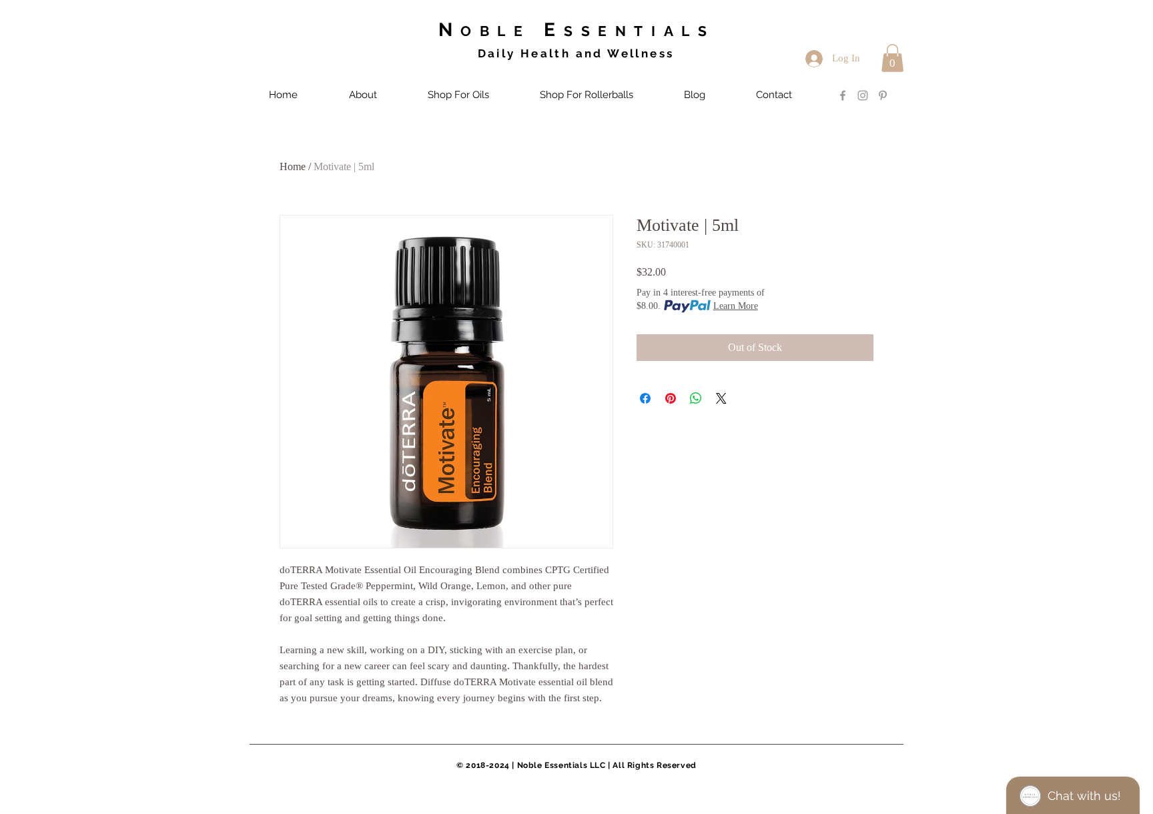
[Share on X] (721, 398)
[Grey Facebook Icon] (842, 95)
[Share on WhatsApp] (696, 398)
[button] (892, 58)
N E (576, 30)
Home (293, 166)
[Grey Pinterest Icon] (882, 95)
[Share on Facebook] (645, 398)
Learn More (735, 306)
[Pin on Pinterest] (671, 398)
